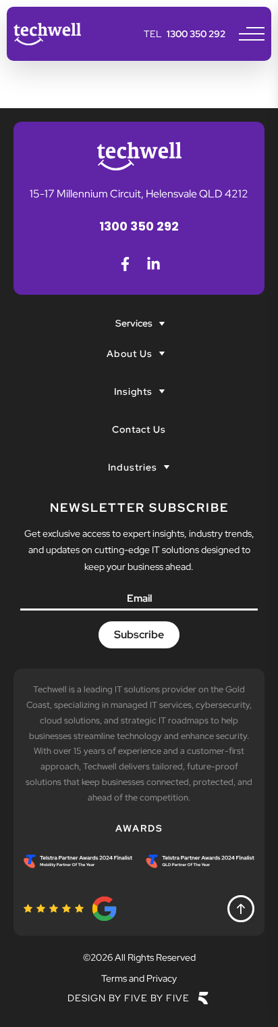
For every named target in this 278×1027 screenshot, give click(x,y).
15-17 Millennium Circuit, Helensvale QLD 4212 (139, 194)
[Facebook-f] (125, 263)
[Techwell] (47, 33)
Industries (132, 467)
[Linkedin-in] (153, 263)
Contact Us (139, 429)
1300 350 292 (196, 34)
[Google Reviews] (71, 908)
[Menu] (252, 33)
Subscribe (139, 634)
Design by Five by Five (128, 998)
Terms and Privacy (139, 978)
